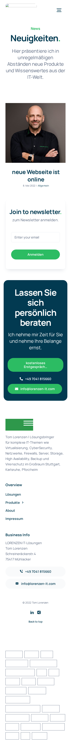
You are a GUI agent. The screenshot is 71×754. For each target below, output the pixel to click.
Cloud (46, 654)
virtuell (12, 736)
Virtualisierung (53, 726)
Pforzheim (51, 708)
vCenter (57, 717)
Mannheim (37, 690)
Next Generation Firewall (23, 708)
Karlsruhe (45, 681)
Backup (31, 654)
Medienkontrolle (17, 699)
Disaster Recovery (43, 663)
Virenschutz (30, 726)
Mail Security (16, 690)
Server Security (17, 717)
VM (25, 736)
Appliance (14, 654)
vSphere (39, 736)
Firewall (12, 681)
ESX (41, 672)
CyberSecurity (16, 663)
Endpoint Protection (20, 672)
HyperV (28, 681)
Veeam (12, 726)
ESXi (54, 672)
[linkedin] (32, 612)
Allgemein (43, 185)
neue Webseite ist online (36, 175)
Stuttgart (39, 717)
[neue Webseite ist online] (35, 133)
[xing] (39, 612)
